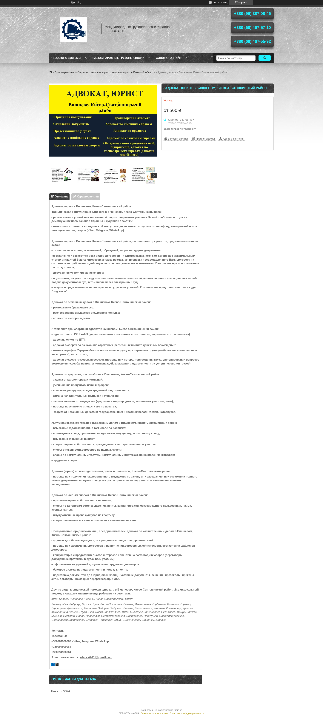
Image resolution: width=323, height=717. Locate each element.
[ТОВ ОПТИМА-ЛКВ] (73, 29)
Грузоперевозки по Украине (71, 72)
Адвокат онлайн (168, 57)
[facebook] (53, 664)
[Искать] (265, 58)
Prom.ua (178, 710)
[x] (57, 664)
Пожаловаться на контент (154, 713)
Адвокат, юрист (100, 72)
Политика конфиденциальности (187, 713)
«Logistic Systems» (67, 57)
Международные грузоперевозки (118, 57)
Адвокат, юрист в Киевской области (133, 72)
